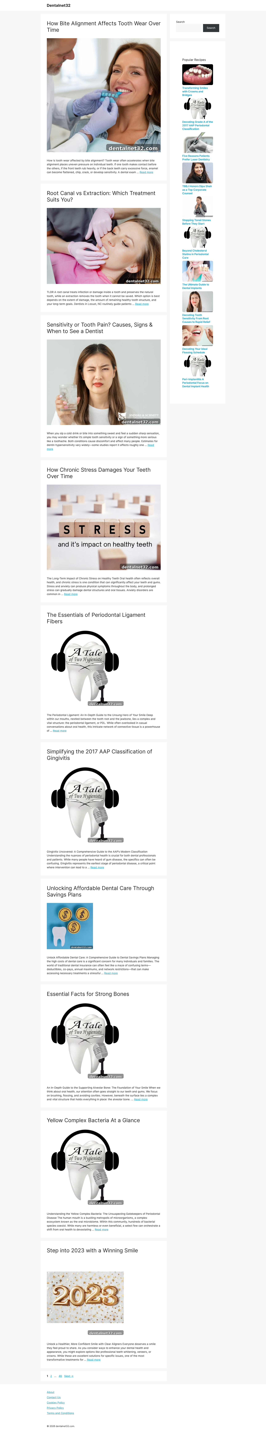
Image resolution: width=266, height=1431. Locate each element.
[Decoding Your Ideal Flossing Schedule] (197, 335)
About (50, 1392)
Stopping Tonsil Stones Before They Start (196, 222)
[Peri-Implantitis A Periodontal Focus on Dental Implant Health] (197, 366)
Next (68, 1376)
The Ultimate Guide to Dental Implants (195, 286)
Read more (146, 172)
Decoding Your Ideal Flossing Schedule (194, 350)
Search (180, 21)
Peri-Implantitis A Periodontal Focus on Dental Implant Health (195, 383)
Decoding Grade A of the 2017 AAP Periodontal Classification (197, 125)
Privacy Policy (55, 1407)
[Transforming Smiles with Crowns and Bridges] (197, 74)
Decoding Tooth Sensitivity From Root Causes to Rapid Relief (196, 318)
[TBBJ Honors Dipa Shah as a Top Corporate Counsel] (197, 173)
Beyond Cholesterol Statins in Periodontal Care (195, 254)
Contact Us (54, 1397)
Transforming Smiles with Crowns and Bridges (195, 91)
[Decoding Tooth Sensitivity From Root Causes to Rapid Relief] (197, 301)
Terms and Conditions (60, 1413)
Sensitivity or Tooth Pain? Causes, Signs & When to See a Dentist (100, 327)
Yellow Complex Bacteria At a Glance (93, 1120)
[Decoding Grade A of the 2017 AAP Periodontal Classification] (197, 108)
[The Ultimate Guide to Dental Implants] (197, 271)
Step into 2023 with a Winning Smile (92, 1250)
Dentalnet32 (59, 5)
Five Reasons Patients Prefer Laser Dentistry (196, 157)
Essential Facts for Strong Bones (88, 994)
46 (60, 1376)
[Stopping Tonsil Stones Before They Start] (197, 206)
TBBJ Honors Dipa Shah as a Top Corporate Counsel (197, 190)
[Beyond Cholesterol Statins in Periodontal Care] (197, 237)
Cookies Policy (56, 1402)
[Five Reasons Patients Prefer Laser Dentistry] (197, 142)
